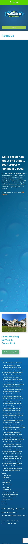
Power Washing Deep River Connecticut (13, 382)
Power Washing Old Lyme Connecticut (12, 434)
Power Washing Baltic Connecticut (11, 365)
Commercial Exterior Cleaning (10, 494)
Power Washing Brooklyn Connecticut (12, 367)
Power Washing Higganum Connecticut (12, 396)
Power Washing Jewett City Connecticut (12, 403)
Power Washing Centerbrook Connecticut (13, 372)
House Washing (7, 480)
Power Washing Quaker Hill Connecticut (12, 446)
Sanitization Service (8, 499)
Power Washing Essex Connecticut (11, 386)
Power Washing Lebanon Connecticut (12, 408)
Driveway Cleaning (7, 484)
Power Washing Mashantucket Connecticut (13, 413)
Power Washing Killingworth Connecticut (13, 406)
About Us (4, 501)
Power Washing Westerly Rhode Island (12, 465)
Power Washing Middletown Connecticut (13, 415)
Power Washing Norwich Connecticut (12, 429)
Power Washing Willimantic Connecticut (12, 468)
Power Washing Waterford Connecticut (12, 461)
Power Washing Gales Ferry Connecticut (13, 389)
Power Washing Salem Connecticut (11, 449)
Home (3, 360)
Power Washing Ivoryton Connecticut (12, 401)
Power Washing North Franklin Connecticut (13, 425)
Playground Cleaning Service (10, 496)
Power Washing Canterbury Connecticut (13, 370)
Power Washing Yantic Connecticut (11, 470)
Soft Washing (6, 477)
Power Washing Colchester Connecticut (12, 379)
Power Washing (7, 475)
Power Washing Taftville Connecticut (12, 453)
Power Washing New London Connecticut (13, 420)
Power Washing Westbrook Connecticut (12, 463)
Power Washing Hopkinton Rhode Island (13, 398)
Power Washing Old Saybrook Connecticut (13, 439)
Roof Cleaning (6, 482)
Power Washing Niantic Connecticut (11, 422)
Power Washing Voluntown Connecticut (12, 458)
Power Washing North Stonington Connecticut (14, 427)
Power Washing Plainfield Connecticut (12, 444)
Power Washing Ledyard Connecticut (12, 410)
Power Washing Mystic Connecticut (11, 417)
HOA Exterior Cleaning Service (10, 492)
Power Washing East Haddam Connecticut (13, 384)
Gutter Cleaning (7, 489)
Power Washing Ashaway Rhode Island (12, 362)
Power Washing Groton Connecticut (11, 391)
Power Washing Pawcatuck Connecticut (12, 441)
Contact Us (4, 504)
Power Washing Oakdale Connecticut (12, 432)
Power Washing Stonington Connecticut (12, 451)
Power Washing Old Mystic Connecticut (12, 437)
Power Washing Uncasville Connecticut (12, 456)
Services (4, 473)
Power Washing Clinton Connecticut (11, 377)
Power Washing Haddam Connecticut (12, 394)
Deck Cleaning (6, 487)
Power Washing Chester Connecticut (12, 374)
